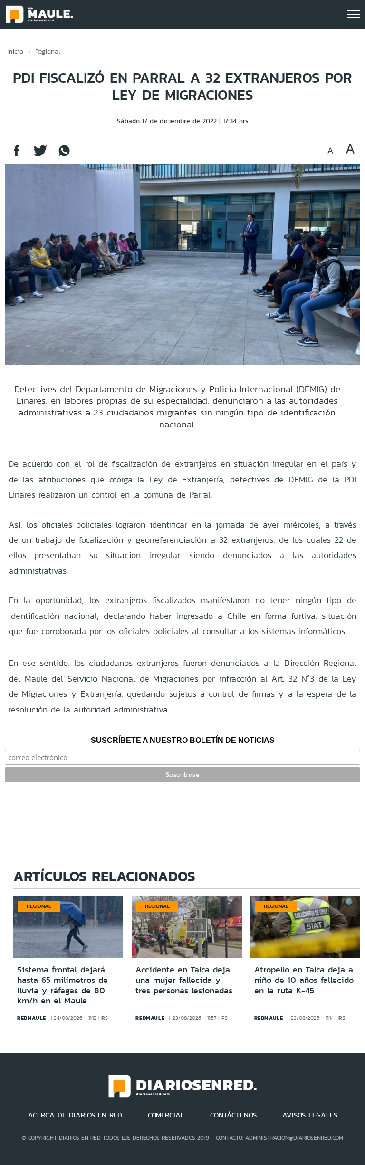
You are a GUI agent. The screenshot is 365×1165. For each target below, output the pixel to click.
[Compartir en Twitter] (40, 155)
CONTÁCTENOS (233, 1115)
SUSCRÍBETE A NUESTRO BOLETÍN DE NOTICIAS (183, 740)
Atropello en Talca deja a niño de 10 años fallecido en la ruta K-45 (304, 979)
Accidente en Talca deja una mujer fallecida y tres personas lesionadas (183, 979)
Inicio (15, 51)
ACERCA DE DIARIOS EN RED (75, 1115)
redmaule (31, 1017)
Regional (47, 51)
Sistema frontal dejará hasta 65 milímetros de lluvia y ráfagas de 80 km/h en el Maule (62, 985)
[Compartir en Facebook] (17, 155)
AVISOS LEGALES (309, 1115)
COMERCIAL (166, 1115)
